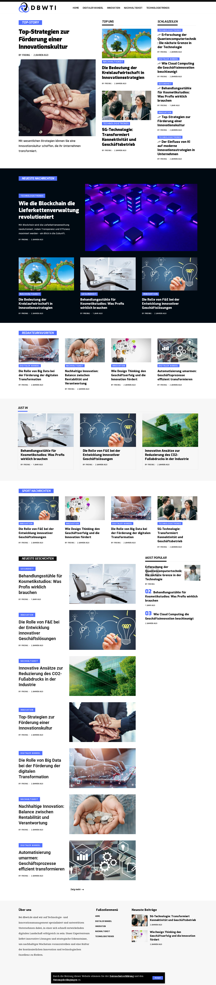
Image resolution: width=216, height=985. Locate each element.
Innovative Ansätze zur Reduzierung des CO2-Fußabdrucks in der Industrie (167, 455)
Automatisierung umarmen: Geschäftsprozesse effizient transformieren (177, 375)
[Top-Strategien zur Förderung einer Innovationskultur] (57, 97)
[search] (195, 7)
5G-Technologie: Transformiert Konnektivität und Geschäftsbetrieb (119, 137)
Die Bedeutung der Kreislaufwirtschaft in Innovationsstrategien (123, 72)
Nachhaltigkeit (113, 61)
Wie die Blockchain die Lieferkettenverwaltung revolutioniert (49, 210)
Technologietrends (116, 123)
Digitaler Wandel (169, 58)
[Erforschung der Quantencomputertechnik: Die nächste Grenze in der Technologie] (192, 573)
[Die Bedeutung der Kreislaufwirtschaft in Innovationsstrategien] (126, 43)
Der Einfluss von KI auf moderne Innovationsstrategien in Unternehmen (176, 148)
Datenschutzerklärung (122, 976)
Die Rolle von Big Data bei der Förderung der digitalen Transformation (38, 375)
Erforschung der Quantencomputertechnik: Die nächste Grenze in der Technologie (176, 41)
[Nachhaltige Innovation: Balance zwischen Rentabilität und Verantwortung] (85, 350)
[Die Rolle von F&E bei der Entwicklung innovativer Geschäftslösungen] (169, 274)
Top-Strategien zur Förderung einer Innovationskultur (44, 39)
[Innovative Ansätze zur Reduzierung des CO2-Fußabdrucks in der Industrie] (170, 430)
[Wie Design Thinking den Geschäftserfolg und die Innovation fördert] (131, 350)
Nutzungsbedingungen (65, 979)
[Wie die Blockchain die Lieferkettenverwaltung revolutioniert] (141, 217)
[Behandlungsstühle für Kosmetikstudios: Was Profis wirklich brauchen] (108, 274)
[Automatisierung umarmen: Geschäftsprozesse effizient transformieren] (177, 350)
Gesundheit (165, 83)
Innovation (165, 112)
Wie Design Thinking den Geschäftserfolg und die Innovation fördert (128, 375)
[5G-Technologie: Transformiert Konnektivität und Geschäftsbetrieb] (126, 105)
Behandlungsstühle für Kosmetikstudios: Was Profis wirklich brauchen (174, 94)
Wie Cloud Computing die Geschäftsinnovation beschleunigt (175, 67)
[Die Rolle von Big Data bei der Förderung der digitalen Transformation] (39, 350)
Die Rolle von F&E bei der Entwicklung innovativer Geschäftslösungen (160, 303)
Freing (26, 55)
